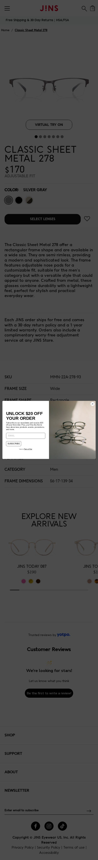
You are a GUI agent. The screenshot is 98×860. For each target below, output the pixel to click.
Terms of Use (28, 449)
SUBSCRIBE (14, 444)
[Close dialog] (92, 404)
